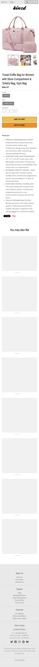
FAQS (19, 593)
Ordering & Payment (19, 598)
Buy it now (19, 125)
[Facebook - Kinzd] (15, 642)
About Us (19, 577)
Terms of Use (19, 603)
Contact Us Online (19, 629)
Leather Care (19, 582)
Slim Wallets (19, 614)
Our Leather (19, 579)
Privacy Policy (19, 600)
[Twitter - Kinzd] (11, 642)
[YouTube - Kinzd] (27, 642)
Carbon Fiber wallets (19, 618)
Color (4, 92)
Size (3, 100)
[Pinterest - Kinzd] (23, 642)
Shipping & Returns (19, 595)
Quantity (5, 108)
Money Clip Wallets (19, 616)
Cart (32, 2)
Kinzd (22, 660)
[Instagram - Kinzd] (19, 642)
